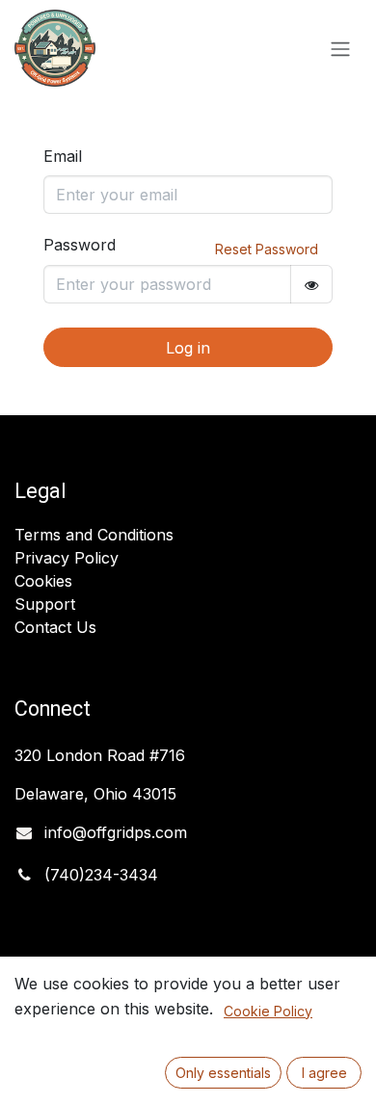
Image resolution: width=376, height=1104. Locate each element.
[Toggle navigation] (340, 48)
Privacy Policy (66, 557)
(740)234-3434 (101, 874)
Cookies (43, 581)
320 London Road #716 (99, 755)
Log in (188, 347)
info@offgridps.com (115, 832)
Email (62, 156)
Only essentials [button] (223, 1073)
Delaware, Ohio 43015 (97, 793)
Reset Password (266, 249)
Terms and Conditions (94, 534)
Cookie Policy (268, 1011)
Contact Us (55, 627)
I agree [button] (324, 1073)
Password (79, 244)
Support (44, 604)
